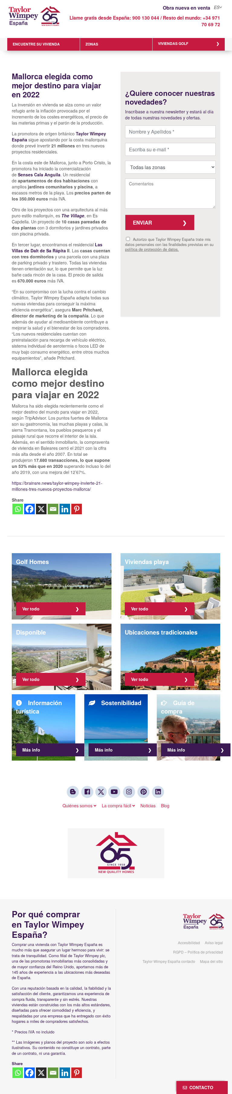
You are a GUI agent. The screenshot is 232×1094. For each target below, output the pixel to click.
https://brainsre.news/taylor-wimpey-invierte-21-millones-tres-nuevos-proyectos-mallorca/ (57, 486)
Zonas (91, 44)
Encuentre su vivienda (36, 44)
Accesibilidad (189, 942)
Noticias (148, 805)
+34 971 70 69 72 (210, 21)
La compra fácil (117, 805)
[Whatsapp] (17, 509)
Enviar (142, 222)
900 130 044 (145, 17)
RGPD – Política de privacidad (198, 951)
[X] (41, 509)
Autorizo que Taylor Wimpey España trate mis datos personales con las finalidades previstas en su (169, 244)
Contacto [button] (200, 1087)
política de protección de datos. (152, 249)
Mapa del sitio (211, 961)
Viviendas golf (173, 43)
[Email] (53, 509)
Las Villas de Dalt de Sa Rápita (57, 247)
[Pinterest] (76, 509)
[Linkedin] (65, 509)
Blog (165, 805)
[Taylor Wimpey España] (34, 20)
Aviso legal (214, 942)
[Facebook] (29, 509)
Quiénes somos (78, 805)
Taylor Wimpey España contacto (169, 961)
